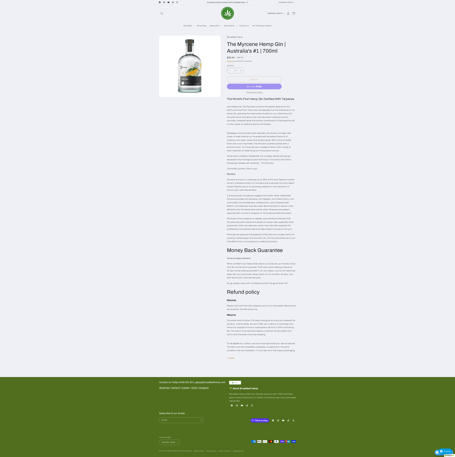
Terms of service (225, 451)
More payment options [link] (254, 92)
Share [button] (231, 358)
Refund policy (199, 451)
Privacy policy (211, 451)
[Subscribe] (201, 420)
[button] (162, 13)
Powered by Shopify (184, 451)
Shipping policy (238, 451)
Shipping (230, 61)
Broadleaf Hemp (171, 451)
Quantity (230, 65)
